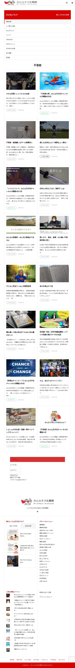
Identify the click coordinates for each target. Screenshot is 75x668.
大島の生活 (9, 39)
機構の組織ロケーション (47, 533)
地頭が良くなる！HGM (46, 530)
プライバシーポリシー (46, 597)
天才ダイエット (10, 44)
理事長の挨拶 (43, 536)
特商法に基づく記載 (45, 592)
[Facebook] (37, 511)
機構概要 (42, 524)
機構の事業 (43, 541)
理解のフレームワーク (20, 649)
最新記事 (8, 21)
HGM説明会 (43, 578)
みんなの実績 (43, 550)
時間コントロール (45, 561)
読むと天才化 (13, 526)
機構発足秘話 (43, 527)
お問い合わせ (43, 581)
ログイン (15, 459)
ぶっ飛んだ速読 (10, 26)
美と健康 (8, 53)
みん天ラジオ (10, 30)
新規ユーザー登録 (15, 477)
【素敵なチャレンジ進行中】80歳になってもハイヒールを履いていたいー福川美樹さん (24, 602)
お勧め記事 (28, 526)
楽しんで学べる (44, 558)
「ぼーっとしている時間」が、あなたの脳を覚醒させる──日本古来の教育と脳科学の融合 (24, 632)
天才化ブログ (43, 564)
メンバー (8, 35)
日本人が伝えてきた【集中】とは (23, 625)
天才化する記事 (10, 48)
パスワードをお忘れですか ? (18, 479)
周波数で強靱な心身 (45, 547)
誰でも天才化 (43, 555)
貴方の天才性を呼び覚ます (47, 544)
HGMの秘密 (43, 553)
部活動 (8, 57)
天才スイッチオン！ (45, 539)
